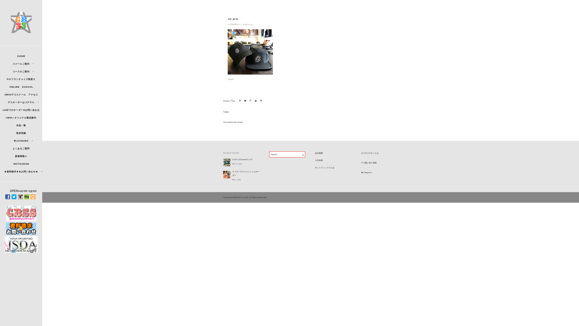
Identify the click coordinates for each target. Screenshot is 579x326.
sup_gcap (233, 18)
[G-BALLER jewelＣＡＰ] (227, 162)
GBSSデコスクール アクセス (21, 94)
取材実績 (21, 133)
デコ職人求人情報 (369, 163)
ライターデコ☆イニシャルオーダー (246, 173)
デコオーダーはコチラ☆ (21, 102)
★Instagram (366, 172)
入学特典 (319, 160)
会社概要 (319, 153)
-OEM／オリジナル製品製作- (21, 117)
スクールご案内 (21, 63)
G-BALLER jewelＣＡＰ (242, 159)
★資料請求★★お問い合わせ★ (21, 171)
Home (21, 56)
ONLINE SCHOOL (21, 86)
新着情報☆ (21, 156)
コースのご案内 (21, 71)
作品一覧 (21, 125)
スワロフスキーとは (370, 153)
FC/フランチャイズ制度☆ (21, 79)
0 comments (234, 24)
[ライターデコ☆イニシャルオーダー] (227, 174)
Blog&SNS (21, 140)
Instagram (21, 163)
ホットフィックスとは (325, 167)
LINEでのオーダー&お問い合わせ (21, 110)
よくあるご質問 (21, 148)
